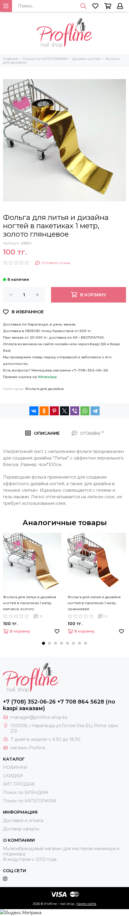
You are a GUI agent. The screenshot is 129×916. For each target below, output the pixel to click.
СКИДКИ (13, 775)
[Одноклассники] (44, 410)
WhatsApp (47, 377)
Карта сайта (86, 904)
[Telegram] (95, 410)
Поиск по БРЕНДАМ (25, 792)
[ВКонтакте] (33, 410)
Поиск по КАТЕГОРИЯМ (29, 801)
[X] (64, 410)
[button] (43, 643)
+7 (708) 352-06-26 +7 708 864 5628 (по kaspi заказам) (59, 705)
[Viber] (74, 410)
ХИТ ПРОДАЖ (18, 784)
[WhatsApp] (84, 410)
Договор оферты (21, 829)
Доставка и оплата (23, 820)
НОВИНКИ (15, 767)
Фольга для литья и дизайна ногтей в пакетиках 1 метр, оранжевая (94, 603)
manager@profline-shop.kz (39, 717)
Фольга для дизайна (44, 388)
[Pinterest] (54, 410)
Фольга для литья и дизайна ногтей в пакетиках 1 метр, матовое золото (29, 603)
